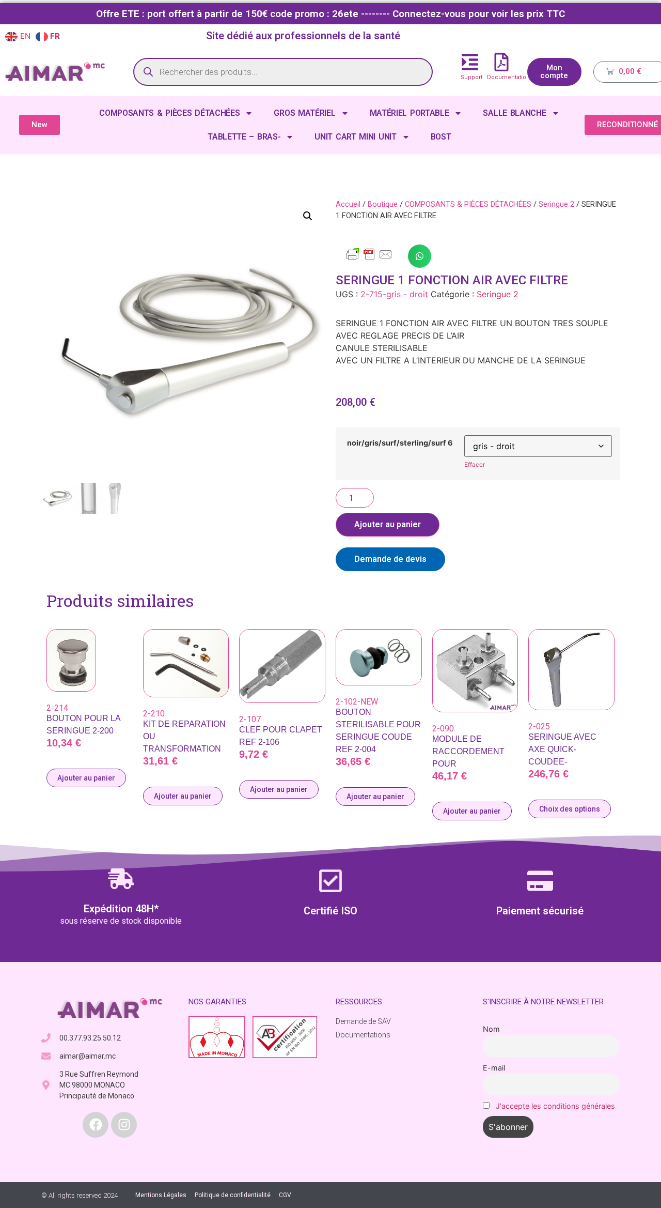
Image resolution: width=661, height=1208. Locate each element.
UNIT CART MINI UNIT (355, 137)
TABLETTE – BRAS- (244, 137)
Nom (491, 1028)
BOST (441, 137)
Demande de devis (390, 559)
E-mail (494, 1067)
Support (471, 77)
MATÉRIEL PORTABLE (409, 113)
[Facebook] (95, 1125)
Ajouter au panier (387, 524)
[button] (307, 216)
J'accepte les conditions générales (555, 1106)
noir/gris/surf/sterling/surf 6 (400, 443)
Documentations (510, 77)
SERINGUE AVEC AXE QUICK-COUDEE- (562, 749)
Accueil (348, 204)
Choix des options (569, 809)
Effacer (474, 464)
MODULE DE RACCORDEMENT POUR (468, 751)
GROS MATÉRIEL (304, 113)
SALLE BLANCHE (514, 113)
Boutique (383, 204)
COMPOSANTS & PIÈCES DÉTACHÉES (169, 113)
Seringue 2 (556, 204)
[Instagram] (124, 1125)
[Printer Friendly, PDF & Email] (369, 259)
